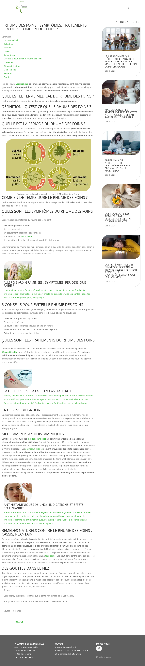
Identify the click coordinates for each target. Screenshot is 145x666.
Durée (6, 51)
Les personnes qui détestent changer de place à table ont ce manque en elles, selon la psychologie (121, 61)
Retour (18, 622)
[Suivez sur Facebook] (99, 648)
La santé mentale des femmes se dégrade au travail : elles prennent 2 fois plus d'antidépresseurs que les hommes (121, 271)
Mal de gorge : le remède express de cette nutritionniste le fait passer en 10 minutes (121, 113)
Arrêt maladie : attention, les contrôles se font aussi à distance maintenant (117, 165)
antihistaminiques (34, 448)
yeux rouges (22, 84)
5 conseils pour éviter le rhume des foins (23, 58)
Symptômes (9, 55)
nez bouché (26, 236)
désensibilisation (10, 352)
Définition (8, 44)
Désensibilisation (12, 66)
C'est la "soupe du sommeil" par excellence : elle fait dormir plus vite (119, 217)
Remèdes (8, 73)
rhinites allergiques (36, 438)
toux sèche (50, 555)
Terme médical (11, 40)
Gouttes (7, 77)
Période (7, 47)
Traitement (9, 62)
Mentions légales (104, 657)
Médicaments (10, 69)
